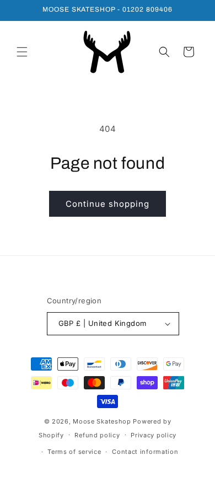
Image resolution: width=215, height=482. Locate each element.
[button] (22, 52)
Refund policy (97, 435)
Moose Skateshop (102, 421)
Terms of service (74, 452)
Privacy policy (153, 435)
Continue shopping (107, 204)
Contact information (145, 452)
